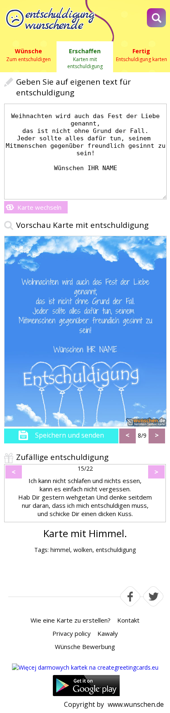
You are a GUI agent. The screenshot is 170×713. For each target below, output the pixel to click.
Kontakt (128, 620)
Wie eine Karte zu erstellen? (71, 620)
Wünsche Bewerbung (85, 646)
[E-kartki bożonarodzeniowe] (85, 667)
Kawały (107, 633)
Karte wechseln (39, 207)
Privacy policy (71, 633)
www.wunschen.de (136, 704)
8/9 (142, 435)
